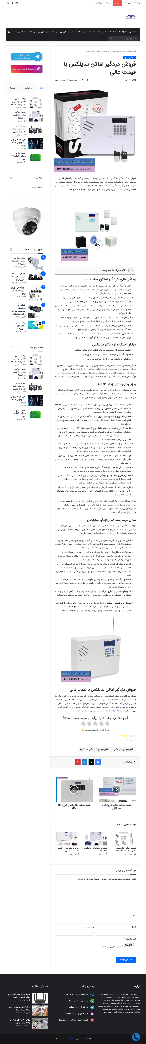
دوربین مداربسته (37, 31)
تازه (41, 88)
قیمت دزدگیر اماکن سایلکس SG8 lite (95, 849)
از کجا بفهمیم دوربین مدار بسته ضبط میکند (19, 1008)
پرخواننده (28, 88)
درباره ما (92, 31)
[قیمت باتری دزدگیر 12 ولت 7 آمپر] (35, 157)
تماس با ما (103, 31)
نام (134, 914)
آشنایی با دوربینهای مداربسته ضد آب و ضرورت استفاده (19, 310)
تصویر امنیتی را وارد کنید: (111, 946)
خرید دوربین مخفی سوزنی (17, 31)
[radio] (107, 724)
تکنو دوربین (70, 1038)
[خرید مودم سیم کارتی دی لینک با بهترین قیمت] (40, 998)
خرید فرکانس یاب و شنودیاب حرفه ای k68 (18, 142)
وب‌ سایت (90, 926)
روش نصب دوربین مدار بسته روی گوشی (20, 1021)
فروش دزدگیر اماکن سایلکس (93, 749)
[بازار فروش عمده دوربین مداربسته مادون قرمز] (35, 276)
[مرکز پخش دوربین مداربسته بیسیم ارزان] (35, 294)
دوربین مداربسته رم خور (56, 31)
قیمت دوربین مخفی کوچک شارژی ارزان (20, 325)
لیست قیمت (115, 31)
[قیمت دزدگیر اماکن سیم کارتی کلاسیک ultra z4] (124, 838)
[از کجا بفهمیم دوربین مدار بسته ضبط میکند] (40, 1010)
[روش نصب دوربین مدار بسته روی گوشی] (40, 1023)
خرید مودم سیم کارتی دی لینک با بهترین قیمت (19, 996)
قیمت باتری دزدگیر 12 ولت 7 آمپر (19, 156)
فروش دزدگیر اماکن (123, 749)
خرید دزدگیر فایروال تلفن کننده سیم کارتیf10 (68, 849)
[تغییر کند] (131, 17)
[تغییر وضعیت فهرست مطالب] (129, 270)
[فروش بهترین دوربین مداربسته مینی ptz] (35, 264)
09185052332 (71, 994)
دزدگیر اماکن (124, 51)
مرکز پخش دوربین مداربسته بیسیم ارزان (18, 290)
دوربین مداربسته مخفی (77, 31)
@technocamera (75, 1007)
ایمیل (133, 926)
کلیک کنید (68, 1001)
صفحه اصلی (134, 31)
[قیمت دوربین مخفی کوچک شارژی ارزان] (35, 325)
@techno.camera (72, 1013)
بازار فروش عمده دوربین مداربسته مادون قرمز (19, 276)
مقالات (124, 31)
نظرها (12, 88)
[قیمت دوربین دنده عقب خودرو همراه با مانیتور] (35, 129)
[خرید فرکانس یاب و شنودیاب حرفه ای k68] (35, 143)
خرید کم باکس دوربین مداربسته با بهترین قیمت (93, 2)
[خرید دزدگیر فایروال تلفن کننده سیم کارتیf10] (67, 838)
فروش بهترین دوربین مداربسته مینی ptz (19, 260)
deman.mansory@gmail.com (71, 1020)
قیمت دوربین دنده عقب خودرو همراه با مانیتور (18, 128)
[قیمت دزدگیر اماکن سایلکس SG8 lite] (95, 838)
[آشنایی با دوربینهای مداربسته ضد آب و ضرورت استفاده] (35, 311)
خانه (132, 51)
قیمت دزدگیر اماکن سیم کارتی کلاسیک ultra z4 (126, 849)
